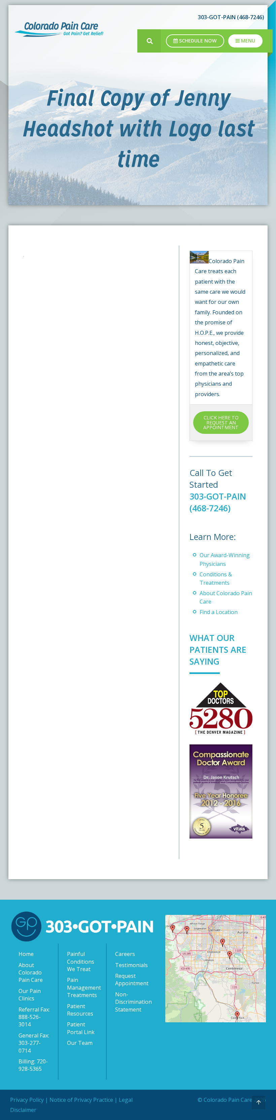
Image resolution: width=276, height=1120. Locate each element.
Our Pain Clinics (30, 994)
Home (26, 954)
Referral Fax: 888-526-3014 (34, 1017)
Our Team (80, 1043)
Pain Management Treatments (84, 987)
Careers (125, 954)
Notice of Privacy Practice (81, 1099)
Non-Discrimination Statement (132, 1002)
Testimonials (131, 965)
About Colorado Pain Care (31, 972)
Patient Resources (80, 1009)
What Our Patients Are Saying (217, 649)
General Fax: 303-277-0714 (34, 1043)
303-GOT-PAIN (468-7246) (217, 502)
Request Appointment (131, 979)
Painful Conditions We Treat (80, 961)
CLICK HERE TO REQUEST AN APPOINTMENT (221, 422)
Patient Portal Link (81, 1028)
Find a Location (219, 612)
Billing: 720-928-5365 (33, 1065)
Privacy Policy (27, 1099)
